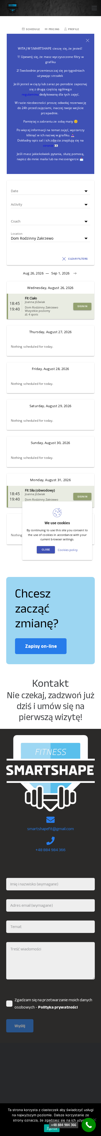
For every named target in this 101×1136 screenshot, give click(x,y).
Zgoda (52, 1128)
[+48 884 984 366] (89, 1125)
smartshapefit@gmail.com (50, 828)
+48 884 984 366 (50, 850)
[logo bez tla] (12, 8)
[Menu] (94, 8)
